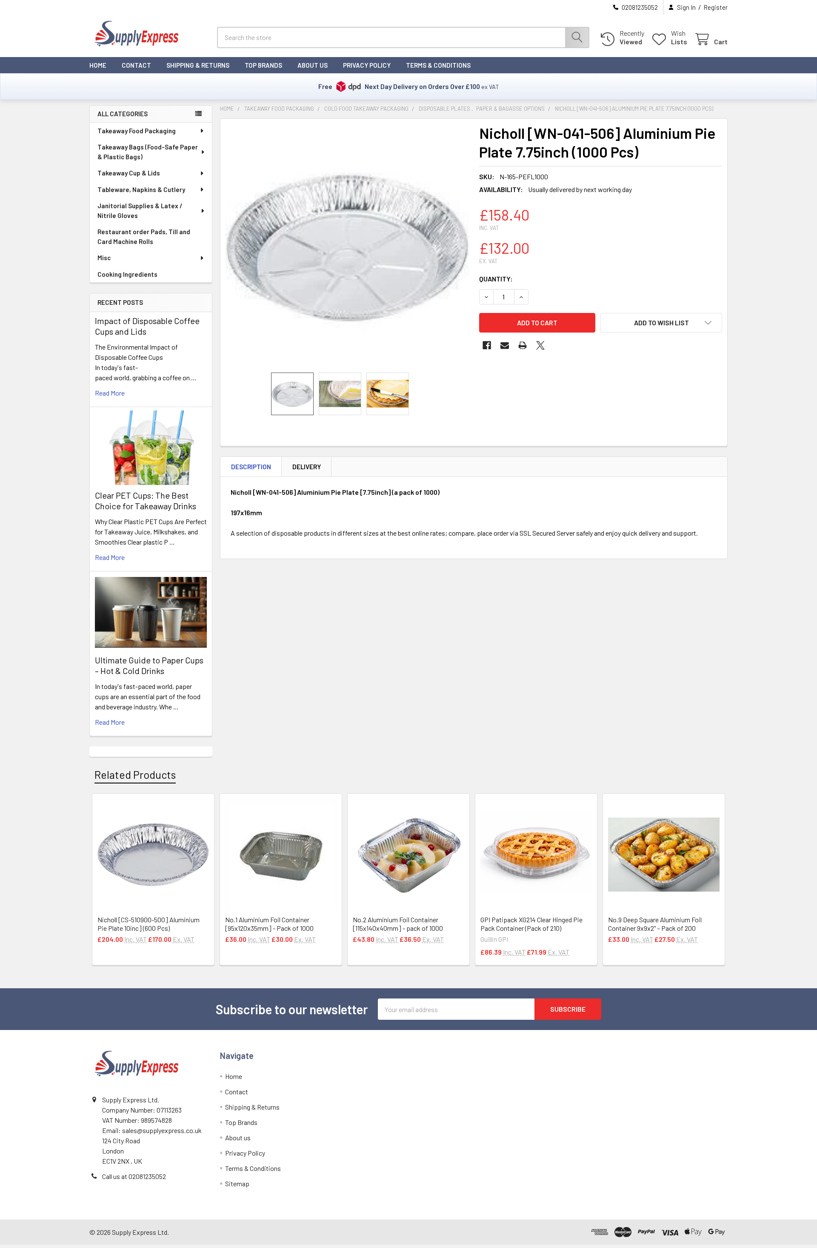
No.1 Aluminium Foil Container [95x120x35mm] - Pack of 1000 (269, 923)
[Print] (522, 345)
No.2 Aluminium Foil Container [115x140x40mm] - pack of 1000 (398, 923)
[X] (540, 345)
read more (110, 393)
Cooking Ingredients (127, 274)
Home (97, 65)
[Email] (504, 345)
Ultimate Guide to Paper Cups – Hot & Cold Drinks (149, 665)
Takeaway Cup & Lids (128, 173)
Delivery (306, 467)
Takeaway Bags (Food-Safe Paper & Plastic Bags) (147, 152)
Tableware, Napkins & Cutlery (141, 189)
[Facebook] (486, 345)
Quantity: (496, 279)
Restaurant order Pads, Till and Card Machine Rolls (143, 236)
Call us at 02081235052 (134, 1176)
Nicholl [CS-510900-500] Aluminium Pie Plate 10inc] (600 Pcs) (148, 923)
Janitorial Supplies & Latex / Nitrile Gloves (140, 210)
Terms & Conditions (438, 65)
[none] (347, 245)
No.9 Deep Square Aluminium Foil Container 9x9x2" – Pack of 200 (655, 923)
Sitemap (237, 1183)
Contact (136, 65)
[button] (661, 323)
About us (312, 65)
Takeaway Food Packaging (136, 131)
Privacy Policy (367, 65)
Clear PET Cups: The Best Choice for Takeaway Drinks (145, 500)
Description (251, 467)
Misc (104, 257)
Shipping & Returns (197, 65)
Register (715, 7)
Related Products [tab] (135, 774)
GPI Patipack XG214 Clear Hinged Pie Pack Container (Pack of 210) (531, 923)
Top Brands (263, 65)
